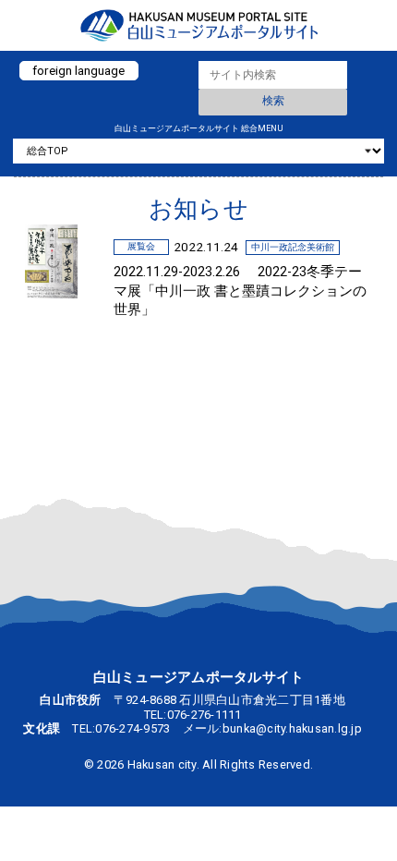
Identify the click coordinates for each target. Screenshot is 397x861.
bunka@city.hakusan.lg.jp (292, 728)
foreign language (78, 70)
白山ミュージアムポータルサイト (198, 25)
